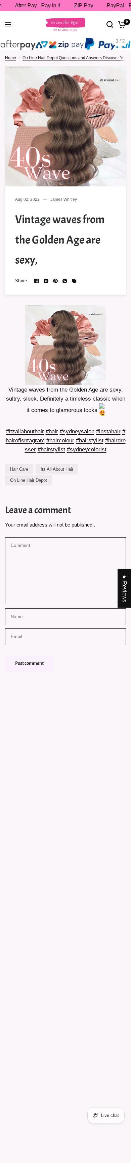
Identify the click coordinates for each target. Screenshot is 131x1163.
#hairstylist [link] (89, 440)
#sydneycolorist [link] (86, 449)
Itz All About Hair (57, 469)
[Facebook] (37, 281)
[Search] (110, 24)
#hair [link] (52, 431)
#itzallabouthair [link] (25, 431)
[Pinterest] (55, 281)
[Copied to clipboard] (74, 281)
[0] (121, 24)
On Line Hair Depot (28, 480)
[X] (46, 281)
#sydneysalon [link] (77, 431)
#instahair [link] (108, 431)
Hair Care (19, 469)
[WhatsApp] (65, 281)
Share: (22, 281)
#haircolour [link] (60, 440)
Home (10, 57)
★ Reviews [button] (124, 588)
